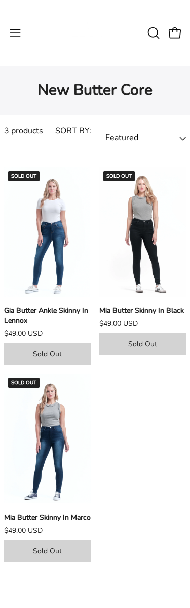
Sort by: (73, 131)
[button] (152, 33)
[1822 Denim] (95, 33)
